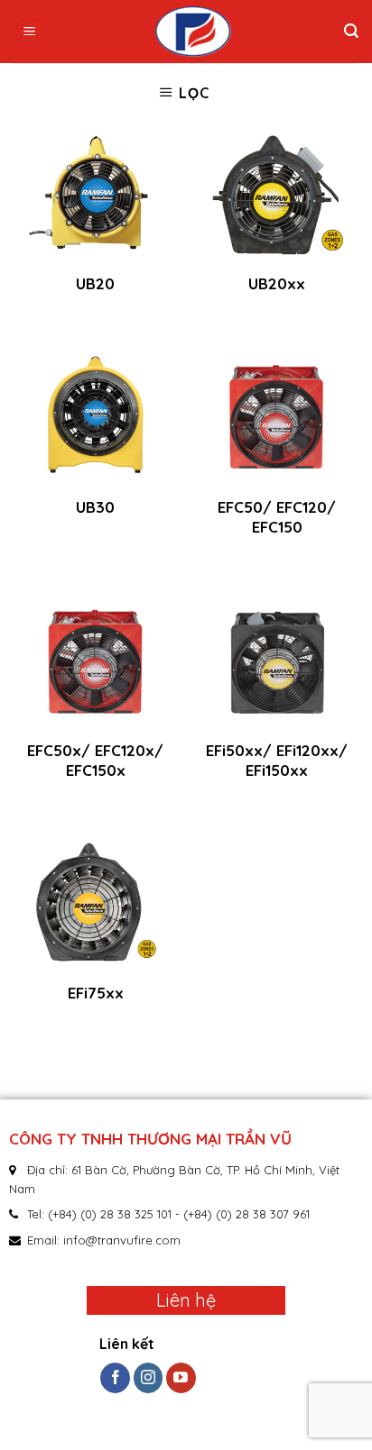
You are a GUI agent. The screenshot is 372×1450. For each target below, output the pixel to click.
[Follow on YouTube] (181, 1378)
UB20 (95, 283)
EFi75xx (96, 992)
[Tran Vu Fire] (193, 31)
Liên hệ (186, 1300)
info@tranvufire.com (122, 1240)
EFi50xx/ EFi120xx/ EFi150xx (277, 760)
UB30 (95, 506)
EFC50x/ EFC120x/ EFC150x (95, 760)
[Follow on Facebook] (115, 1378)
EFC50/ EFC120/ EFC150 (277, 516)
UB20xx (276, 283)
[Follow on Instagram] (148, 1378)
